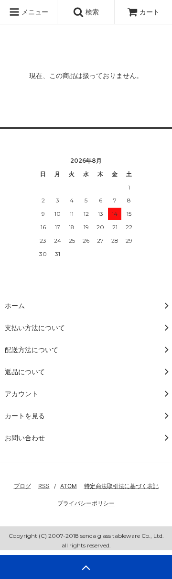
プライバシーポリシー (86, 503)
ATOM (68, 486)
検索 (91, 12)
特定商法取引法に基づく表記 (121, 486)
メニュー (34, 12)
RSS (44, 486)
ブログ (22, 486)
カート (150, 12)
